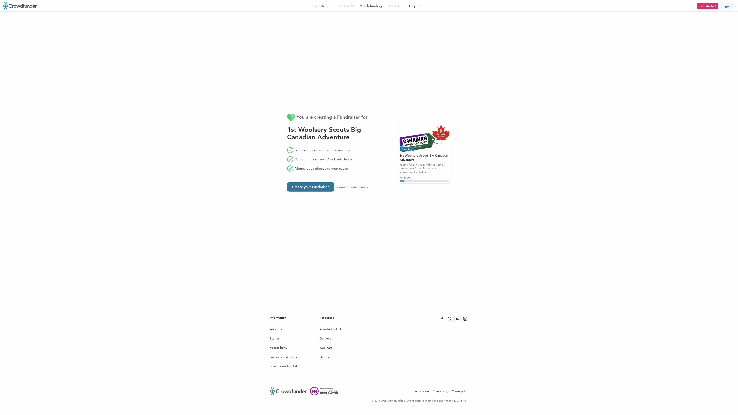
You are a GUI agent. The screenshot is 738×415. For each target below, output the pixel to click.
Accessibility (278, 347)
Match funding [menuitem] (370, 6)
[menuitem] (344, 6)
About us (276, 329)
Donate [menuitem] (320, 6)
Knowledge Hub (330, 329)
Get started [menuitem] (707, 6)
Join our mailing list (283, 366)
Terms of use (421, 391)
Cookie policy (460, 391)
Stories (275, 338)
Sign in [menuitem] (727, 6)
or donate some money (351, 187)
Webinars (325, 347)
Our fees (325, 357)
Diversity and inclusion (285, 357)
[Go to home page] (20, 6)
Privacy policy (440, 391)
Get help (325, 338)
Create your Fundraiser (310, 187)
